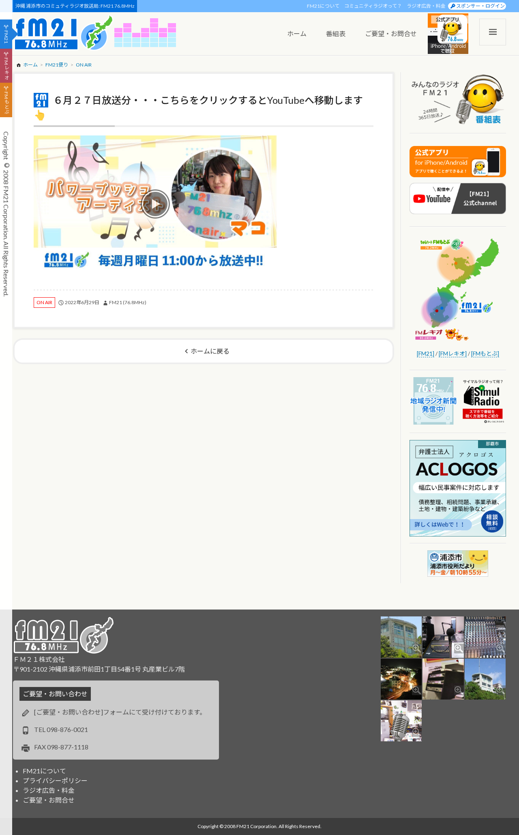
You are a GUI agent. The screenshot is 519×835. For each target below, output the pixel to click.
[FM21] (425, 353)
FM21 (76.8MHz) (127, 302)
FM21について (323, 6)
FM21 (6, 36)
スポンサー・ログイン (480, 6)
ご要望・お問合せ (49, 800)
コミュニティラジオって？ (373, 6)
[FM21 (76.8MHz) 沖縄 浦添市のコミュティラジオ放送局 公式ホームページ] (63, 32)
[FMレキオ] (453, 353)
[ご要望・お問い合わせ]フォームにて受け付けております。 (120, 712)
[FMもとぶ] (485, 353)
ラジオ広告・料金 (426, 6)
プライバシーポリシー (55, 780)
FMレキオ (6, 68)
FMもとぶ (6, 103)
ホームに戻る (210, 351)
